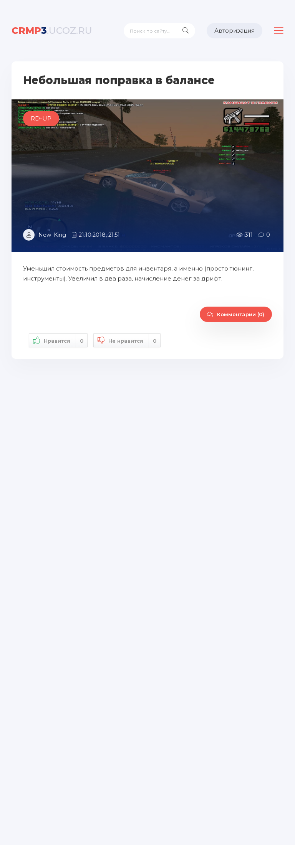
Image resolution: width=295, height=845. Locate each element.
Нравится (63, 341)
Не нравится (132, 341)
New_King (52, 234)
